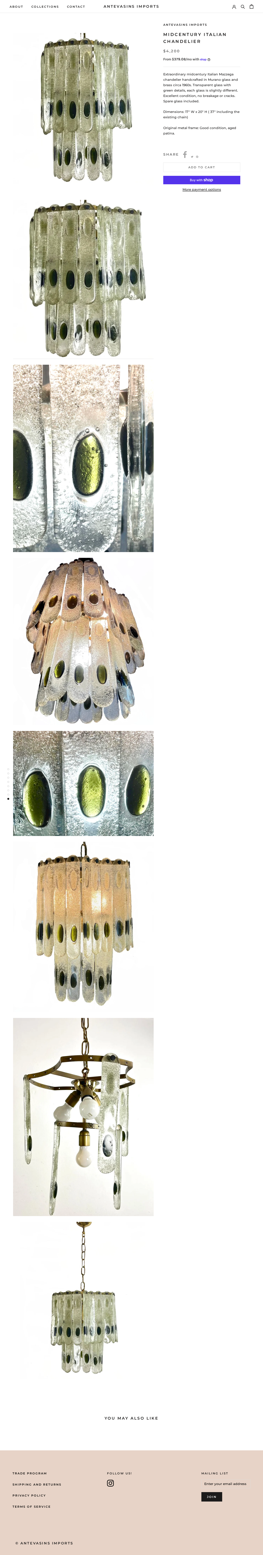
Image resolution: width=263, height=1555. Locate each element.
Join (212, 1497)
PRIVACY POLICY (29, 1495)
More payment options (202, 189)
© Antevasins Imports (44, 1543)
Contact (76, 6)
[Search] (243, 6)
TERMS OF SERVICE (32, 1506)
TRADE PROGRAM (30, 1473)
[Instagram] (110, 1483)
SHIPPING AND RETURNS (37, 1484)
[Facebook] (185, 154)
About (16, 6)
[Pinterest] (197, 157)
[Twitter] (192, 157)
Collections (45, 6)
